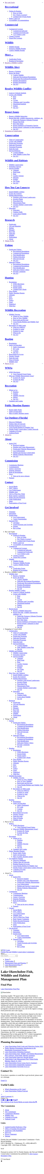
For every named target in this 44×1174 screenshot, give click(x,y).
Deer (10, 297)
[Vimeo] (10, 1100)
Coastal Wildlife (18, 152)
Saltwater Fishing (14, 262)
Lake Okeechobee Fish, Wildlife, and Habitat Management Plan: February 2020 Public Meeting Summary (24, 1054)
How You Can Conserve (17, 187)
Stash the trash (13, 149)
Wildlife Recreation (15, 310)
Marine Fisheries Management (23, 454)
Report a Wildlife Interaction (18, 116)
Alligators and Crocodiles (21, 102)
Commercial (11, 24)
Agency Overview (15, 469)
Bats (14, 98)
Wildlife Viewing (14, 314)
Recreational (11, 7)
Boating (9, 339)
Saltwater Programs (15, 145)
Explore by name (18, 329)
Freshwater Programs (16, 143)
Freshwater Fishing (15, 249)
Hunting (9, 277)
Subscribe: (32, 1102)
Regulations (13, 282)
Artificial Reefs (14, 433)
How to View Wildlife (20, 318)
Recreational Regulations (21, 251)
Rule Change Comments (17, 496)
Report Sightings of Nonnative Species (25, 125)
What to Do (17, 333)
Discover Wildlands (15, 422)
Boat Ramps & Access (16, 354)
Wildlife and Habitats (16, 160)
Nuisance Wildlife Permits (17, 48)
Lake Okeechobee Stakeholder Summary (18, 1065)
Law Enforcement (19, 451)
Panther (15, 179)
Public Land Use (14, 18)
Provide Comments (19, 271)
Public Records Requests (17, 497)
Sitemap (7, 1136)
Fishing (9, 245)
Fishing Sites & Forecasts (17, 424)
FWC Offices (13, 488)
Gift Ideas (16, 523)
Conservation (12, 135)
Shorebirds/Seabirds (19, 104)
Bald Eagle (16, 172)
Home (7, 959)
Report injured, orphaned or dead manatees (27, 127)
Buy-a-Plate (17, 528)
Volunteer (12, 512)
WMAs (8, 368)
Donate (15, 526)
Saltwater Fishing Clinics (21, 270)
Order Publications (15, 499)
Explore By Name (19, 378)
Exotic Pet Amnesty (15, 193)
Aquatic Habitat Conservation (22, 205)
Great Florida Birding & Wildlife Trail (21, 427)
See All (15, 84)
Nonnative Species (15, 166)
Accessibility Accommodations (19, 20)
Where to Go (13, 390)
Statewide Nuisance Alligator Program (25, 120)
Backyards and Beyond (20, 320)
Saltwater (12, 233)
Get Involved (12, 507)
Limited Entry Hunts (19, 289)
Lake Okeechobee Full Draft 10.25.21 (17, 1066)
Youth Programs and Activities (23, 524)
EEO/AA (8, 1132)
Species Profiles (14, 168)
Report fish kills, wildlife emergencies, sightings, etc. (26, 118)
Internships (12, 513)
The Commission (10, 1112)
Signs (11, 501)
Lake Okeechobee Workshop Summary (17, 1052)
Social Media (13, 486)
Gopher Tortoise (18, 176)
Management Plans (19, 203)
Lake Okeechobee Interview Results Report (19, 1057)
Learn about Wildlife (19, 214)
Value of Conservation (16, 140)
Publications (13, 237)
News (11, 474)
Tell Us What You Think (17, 494)
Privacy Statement (11, 1134)
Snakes (15, 106)
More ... (9, 54)
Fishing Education (19, 257)
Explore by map (18, 331)
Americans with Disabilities (14, 1130)
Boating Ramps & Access (17, 426)
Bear (14, 97)
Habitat (11, 228)
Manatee (16, 177)
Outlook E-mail (10, 1119)
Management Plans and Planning (15, 963)
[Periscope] (14, 1100)
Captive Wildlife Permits (17, 50)
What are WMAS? (19, 327)
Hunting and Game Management (23, 447)
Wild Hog (12, 306)
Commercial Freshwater (21, 33)
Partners (11, 478)
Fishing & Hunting (15, 11)
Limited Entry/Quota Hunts (22, 17)
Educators (16, 210)
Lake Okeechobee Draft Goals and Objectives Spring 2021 (24, 1046)
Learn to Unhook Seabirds (17, 93)
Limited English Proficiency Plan (15, 1127)
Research (10, 220)
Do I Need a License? (20, 15)
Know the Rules (14, 73)
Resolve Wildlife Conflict (18, 88)
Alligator (16, 170)
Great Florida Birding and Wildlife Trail (26, 322)
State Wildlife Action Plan (21, 154)
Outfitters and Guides (16, 401)
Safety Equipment (19, 347)
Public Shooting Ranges (17, 293)
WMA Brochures (18, 284)
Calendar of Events (15, 431)
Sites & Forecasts (18, 259)
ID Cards (16, 349)
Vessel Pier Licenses (15, 38)
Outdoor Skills (18, 212)
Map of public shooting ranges (19, 413)
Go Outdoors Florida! (16, 417)
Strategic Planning (15, 470)
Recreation (10, 385)
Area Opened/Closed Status (22, 374)
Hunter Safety (17, 287)
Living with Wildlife (15, 95)
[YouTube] (8, 1100)
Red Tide (12, 232)
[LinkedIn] (15, 1100)
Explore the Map (18, 379)
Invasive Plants (18, 199)
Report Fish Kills (18, 122)
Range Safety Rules (15, 410)
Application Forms (15, 59)
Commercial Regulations (21, 253)
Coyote (15, 100)
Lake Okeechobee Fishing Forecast (16, 1091)
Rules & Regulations (15, 472)
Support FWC (13, 521)
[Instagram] (2, 1100)
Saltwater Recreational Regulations (24, 77)
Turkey (11, 300)
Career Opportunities (20, 519)
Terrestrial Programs (15, 147)
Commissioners (14, 467)
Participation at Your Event (17, 503)
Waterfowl (12, 304)
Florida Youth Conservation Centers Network (23, 429)
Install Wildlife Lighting (16, 192)
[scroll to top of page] (1, 1094)
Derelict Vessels (14, 356)
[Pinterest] (17, 1100)
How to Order (17, 13)
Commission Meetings (16, 465)
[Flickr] (12, 1100)
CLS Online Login (19, 34)
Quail (11, 302)
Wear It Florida (14, 360)
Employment (13, 515)
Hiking (15, 397)
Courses (15, 351)
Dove (11, 298)
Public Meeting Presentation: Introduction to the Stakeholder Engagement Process (20, 1049)
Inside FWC (13, 443)
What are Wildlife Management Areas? (21, 376)
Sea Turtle (16, 181)
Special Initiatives (14, 151)
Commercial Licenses (16, 29)
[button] (10, 2)
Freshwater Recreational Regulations (25, 79)
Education (12, 208)
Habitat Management (16, 195)
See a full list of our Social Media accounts (15, 1102)
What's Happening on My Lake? (15, 1089)
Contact (9, 482)
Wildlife (9, 42)
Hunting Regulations (20, 80)
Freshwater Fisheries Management (24, 449)
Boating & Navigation (16, 61)
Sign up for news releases (21, 476)
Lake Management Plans (13, 965)
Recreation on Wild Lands (17, 325)
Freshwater (12, 224)
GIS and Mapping (15, 226)
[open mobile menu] (6, 954)
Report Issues (12, 112)
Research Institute (19, 445)
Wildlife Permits (14, 47)
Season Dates (17, 286)
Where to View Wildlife (20, 316)
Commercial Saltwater (20, 31)
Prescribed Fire (18, 201)
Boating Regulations (19, 82)
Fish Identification (19, 255)
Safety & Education (15, 345)
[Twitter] (6, 1100)
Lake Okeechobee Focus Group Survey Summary (21, 1063)
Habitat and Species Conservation (24, 453)
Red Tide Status (18, 124)
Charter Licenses (14, 36)
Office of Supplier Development (15, 1129)
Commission (11, 460)
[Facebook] (4, 1100)
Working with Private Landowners (24, 197)
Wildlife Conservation (16, 165)
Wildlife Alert (12, 67)
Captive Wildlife (18, 75)
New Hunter (13, 291)
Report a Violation (15, 71)
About (11, 239)
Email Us (4, 1080)
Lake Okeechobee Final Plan (10, 989)
